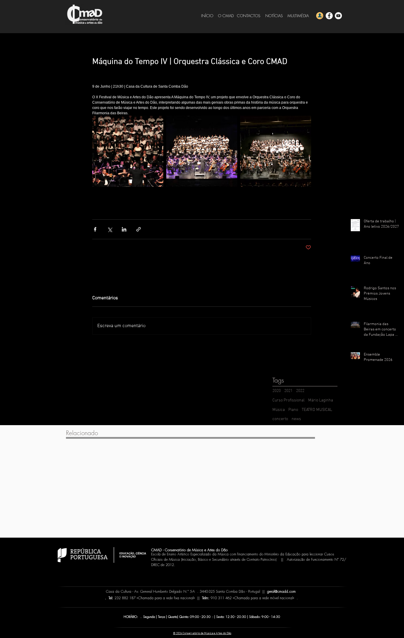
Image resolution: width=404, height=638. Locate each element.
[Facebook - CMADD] (329, 15)
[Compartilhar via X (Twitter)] (109, 229)
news (296, 419)
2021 (288, 390)
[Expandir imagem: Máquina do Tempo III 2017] (127, 151)
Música (278, 409)
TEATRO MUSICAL (317, 409)
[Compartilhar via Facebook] (95, 229)
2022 (300, 390)
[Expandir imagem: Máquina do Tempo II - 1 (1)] (275, 151)
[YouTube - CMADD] (338, 15)
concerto (280, 419)
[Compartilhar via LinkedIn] (124, 229)
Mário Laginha (320, 400)
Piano (293, 409)
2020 (276, 390)
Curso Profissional (288, 400)
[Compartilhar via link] (138, 229)
